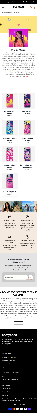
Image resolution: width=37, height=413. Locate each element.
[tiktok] (10, 348)
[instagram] (7, 348)
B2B (3, 376)
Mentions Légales (18, 400)
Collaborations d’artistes (10, 379)
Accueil (4, 13)
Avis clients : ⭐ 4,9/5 (9, 357)
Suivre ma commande (9, 360)
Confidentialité (28, 399)
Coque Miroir (6, 392)
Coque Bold (5, 395)
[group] (5, 206)
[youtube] (14, 348)
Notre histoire (6, 364)
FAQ (3, 367)
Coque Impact (6, 388)
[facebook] (3, 348)
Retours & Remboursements (8, 400)
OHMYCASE (22, 404)
